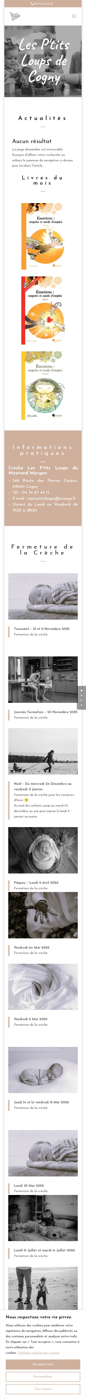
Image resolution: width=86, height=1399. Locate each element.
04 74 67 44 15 (36, 493)
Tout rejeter (43, 1389)
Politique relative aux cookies (38, 1353)
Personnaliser (43, 1376)
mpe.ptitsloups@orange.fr (52, 499)
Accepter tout (43, 1364)
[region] (43, 1354)
